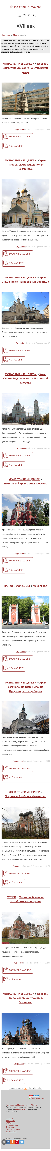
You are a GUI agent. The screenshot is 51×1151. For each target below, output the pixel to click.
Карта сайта (11, 1131)
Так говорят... (11, 1127)
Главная (9, 1118)
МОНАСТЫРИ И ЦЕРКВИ (18, 63)
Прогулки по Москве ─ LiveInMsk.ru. (21, 1105)
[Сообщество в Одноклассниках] (12, 1142)
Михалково (40, 585)
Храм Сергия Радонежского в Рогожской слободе (25, 378)
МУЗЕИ (11, 897)
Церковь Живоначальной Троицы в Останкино (28, 998)
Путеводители (12, 1125)
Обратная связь (13, 1129)
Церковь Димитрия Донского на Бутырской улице (25, 68)
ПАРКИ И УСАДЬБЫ (17, 585)
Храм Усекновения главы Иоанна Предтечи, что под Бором (27, 686)
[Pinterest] (17, 1142)
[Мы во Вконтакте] (8, 1142)
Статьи (9, 1123)
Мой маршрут (16, 146)
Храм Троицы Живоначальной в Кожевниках (27, 164)
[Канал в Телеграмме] (21, 1142)
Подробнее (19, 129)
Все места (10, 1121)
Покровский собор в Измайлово (25, 796)
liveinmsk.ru (20, 1109)
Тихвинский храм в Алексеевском (25, 483)
